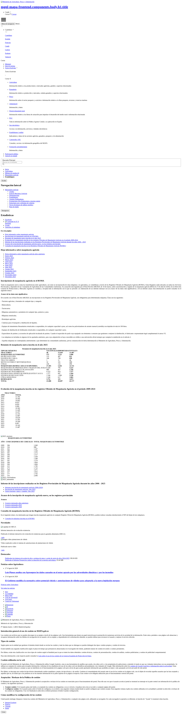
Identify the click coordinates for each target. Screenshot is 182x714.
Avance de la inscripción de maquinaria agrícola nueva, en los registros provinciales (32, 244)
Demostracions (14, 195)
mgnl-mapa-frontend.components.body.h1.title (34, 7)
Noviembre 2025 (10, 275)
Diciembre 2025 (10, 277)
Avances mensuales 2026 (13, 507)
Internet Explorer (10, 702)
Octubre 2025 (9, 273)
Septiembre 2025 (10, 271)
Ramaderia (12, 89)
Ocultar (4, 180)
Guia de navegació (11, 597)
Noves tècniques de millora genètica (21, 205)
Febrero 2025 (9, 258)
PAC (11, 118)
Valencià (8, 57)
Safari (7, 708)
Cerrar (3, 712)
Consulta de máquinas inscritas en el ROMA (20, 518)
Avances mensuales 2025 (13, 505)
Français (8, 42)
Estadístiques (13, 197)
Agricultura (13, 82)
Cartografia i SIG (15, 140)
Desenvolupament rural (17, 111)
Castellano (8, 35)
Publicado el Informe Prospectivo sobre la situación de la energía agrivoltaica (30, 560)
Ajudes (11, 192)
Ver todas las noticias (8, 588)
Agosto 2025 (9, 269)
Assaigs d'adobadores (16, 199)
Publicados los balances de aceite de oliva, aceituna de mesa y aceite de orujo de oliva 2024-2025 (37, 558)
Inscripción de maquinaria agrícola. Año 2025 (20, 489)
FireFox (7, 704)
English (7, 39)
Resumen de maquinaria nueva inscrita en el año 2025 (23, 238)
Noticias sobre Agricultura (9, 585)
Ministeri (8, 64)
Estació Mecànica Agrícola (18, 193)
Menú (17, 24)
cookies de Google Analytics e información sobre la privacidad (151, 666)
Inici (6, 592)
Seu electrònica (14, 125)
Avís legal (8, 599)
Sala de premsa (10, 66)
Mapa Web (8, 595)
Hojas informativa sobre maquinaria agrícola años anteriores (25, 254)
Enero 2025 (9, 256)
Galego (7, 50)
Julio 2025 (8, 267)
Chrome (7, 706)
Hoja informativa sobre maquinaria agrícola (19, 234)
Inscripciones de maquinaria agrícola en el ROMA (21, 236)
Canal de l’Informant (12, 601)
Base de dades (14, 207)
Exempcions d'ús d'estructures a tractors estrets (24, 201)
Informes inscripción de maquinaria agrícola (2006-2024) (24, 487)
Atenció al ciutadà (11, 156)
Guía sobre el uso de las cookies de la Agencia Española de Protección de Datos (64, 656)
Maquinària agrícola (11, 175)
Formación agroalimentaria (18, 147)
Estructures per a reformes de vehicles (21, 203)
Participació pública (11, 154)
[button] (91, 24)
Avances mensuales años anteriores (16, 503)
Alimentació (13, 104)
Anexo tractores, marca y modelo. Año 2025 (20, 491)
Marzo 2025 (9, 260)
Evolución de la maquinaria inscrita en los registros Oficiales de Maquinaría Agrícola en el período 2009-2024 (41, 240)
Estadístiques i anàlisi (16, 132)
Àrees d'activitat (10, 68)
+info (2, 537)
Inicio (7, 169)
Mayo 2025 (9, 263)
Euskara (7, 53)
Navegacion (5, 210)
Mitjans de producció (12, 173)
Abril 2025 (8, 261)
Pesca (11, 97)
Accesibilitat (9, 594)
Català (7, 46)
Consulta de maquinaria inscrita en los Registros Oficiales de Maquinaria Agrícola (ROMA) (35, 246)
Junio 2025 (8, 265)
